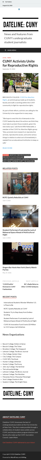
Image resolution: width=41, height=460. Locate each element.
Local (4, 57)
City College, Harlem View (12, 354)
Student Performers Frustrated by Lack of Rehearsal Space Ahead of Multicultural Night (19, 232)
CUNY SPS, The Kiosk (10, 359)
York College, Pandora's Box (13, 379)
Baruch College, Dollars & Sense (14, 344)
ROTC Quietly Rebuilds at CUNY (15, 197)
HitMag (23, 457)
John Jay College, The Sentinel (13, 367)
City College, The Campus (12, 357)
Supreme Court (17, 161)
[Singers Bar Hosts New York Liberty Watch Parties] (20, 254)
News (9, 57)
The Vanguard (29, 161)
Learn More (13, 437)
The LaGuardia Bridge (10, 369)
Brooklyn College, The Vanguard (14, 349)
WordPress (14, 457)
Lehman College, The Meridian (13, 374)
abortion (12, 155)
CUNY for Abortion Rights (12, 159)
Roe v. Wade (7, 161)
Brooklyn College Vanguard (13, 157)
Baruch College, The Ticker (12, 346)
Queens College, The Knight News (15, 382)
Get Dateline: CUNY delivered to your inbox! (19, 442)
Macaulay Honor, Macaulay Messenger (17, 377)
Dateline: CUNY (20, 454)
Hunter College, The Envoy (12, 364)
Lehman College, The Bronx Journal (15, 351)
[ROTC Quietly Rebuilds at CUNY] (20, 184)
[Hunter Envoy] (19, 9)
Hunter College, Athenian (12, 362)
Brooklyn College (23, 155)
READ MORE (7, 148)
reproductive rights (29, 159)
